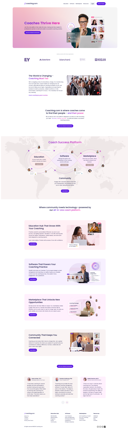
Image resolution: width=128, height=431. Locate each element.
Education (65, 3)
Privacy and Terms (28, 420)
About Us (26, 416)
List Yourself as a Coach (85, 416)
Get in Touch (101, 3)
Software (72, 3)
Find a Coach (82, 420)
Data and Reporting (69, 417)
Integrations (68, 420)
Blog (94, 419)
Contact (26, 419)
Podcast (95, 417)
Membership (54, 416)
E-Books (95, 420)
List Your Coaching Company (83, 418)
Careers (26, 417)
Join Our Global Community (32, 32)
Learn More (39, 164)
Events (52, 420)
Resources (86, 3)
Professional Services (70, 419)
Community (53, 422)
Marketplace (79, 3)
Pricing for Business (69, 422)
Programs (53, 419)
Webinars (96, 416)
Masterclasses (54, 417)
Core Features (68, 416)
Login (92, 3)
